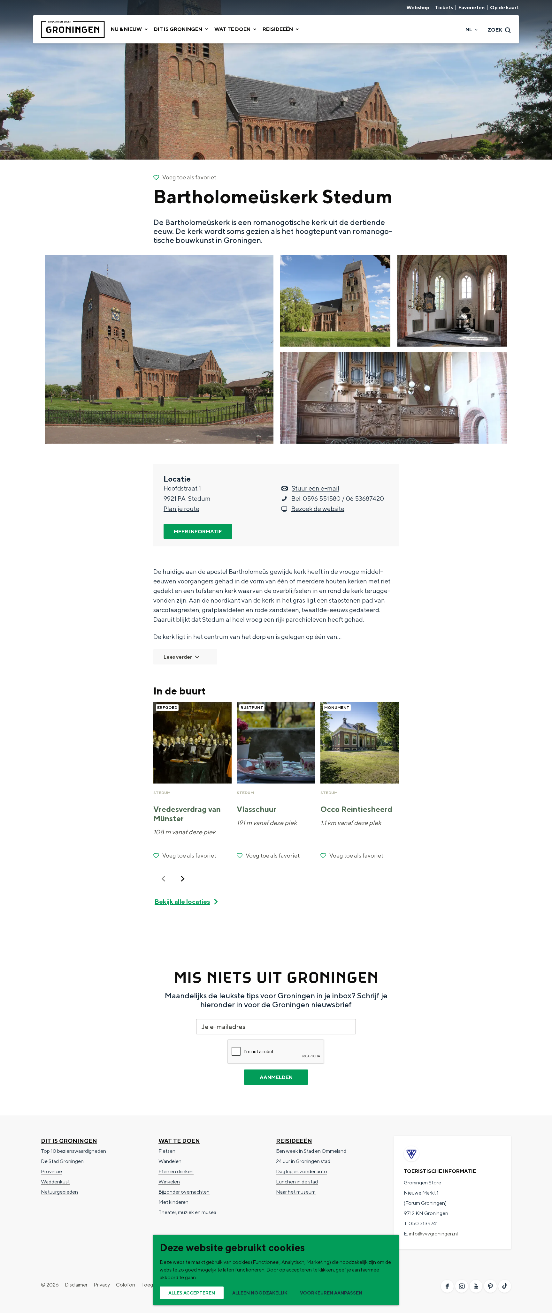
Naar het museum (296, 1192)
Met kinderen (173, 1202)
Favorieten (471, 7)
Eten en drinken (176, 1171)
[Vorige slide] (163, 878)
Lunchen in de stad (297, 1182)
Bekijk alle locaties (182, 901)
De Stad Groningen (62, 1161)
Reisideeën (294, 1140)
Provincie (51, 1171)
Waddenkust (55, 1182)
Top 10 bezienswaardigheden (73, 1151)
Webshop (417, 7)
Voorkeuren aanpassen (331, 1292)
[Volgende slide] (182, 878)
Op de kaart (504, 7)
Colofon (125, 1285)
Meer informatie (198, 532)
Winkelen (169, 1182)
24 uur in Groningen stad (303, 1161)
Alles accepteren (191, 1292)
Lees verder (178, 657)
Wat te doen (179, 1140)
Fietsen (166, 1151)
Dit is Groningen (69, 1140)
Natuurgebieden (59, 1192)
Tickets (444, 7)
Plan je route (181, 508)
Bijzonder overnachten (184, 1192)
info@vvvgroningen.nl (433, 1234)
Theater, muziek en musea (187, 1212)
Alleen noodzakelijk (260, 1292)
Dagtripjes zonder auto (301, 1171)
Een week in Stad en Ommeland (311, 1151)
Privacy (102, 1285)
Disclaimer (76, 1285)
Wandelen (169, 1161)
